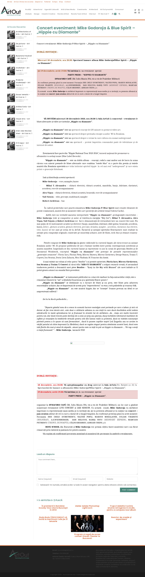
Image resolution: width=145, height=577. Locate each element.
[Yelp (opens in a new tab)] (139, 13)
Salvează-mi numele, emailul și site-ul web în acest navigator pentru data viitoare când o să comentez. (88, 485)
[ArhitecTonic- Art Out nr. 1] (11, 109)
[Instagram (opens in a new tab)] (142, 10)
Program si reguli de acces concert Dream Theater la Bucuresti (87, 536)
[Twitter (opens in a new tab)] (135, 10)
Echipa (54, 2)
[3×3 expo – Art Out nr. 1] (11, 146)
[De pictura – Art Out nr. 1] (11, 46)
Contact (68, 2)
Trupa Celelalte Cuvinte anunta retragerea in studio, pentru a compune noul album (121, 508)
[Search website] (119, 14)
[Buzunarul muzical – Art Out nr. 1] (11, 59)
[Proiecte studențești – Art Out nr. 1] (11, 84)
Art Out (9, 2)
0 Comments (20, 38)
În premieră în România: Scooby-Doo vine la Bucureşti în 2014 (53, 508)
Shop (61, 2)
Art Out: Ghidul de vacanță (23, 2)
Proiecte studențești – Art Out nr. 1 (23, 82)
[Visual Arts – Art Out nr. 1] (11, 122)
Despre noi (39, 2)
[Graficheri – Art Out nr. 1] (11, 71)
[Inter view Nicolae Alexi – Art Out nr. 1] (11, 134)
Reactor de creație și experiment (121, 518)
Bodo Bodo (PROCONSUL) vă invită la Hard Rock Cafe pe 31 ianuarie (53, 519)
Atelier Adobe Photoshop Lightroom (87, 507)
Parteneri (47, 2)
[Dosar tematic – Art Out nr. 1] (11, 97)
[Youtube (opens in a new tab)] (135, 13)
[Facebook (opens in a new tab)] (139, 10)
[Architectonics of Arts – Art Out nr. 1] (11, 34)
